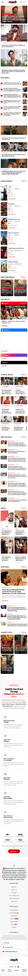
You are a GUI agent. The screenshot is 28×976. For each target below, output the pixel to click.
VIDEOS (12, 924)
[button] (2, 2)
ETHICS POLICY (14, 901)
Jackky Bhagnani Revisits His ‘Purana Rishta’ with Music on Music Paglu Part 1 (12, 102)
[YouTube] (18, 967)
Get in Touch (13, 851)
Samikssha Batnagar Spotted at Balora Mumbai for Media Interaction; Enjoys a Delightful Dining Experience (12, 96)
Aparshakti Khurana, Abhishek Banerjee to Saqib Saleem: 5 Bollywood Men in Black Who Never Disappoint (12, 89)
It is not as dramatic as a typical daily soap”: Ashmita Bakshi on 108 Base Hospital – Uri (12, 108)
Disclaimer (16, 970)
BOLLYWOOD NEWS (14, 910)
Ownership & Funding (24, 970)
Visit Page (4, 351)
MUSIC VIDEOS (14, 915)
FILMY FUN (14, 927)
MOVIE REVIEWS (12, 912)
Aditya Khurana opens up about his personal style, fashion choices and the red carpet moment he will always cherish (13, 71)
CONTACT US (14, 889)
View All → (24, 181)
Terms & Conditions (9, 970)
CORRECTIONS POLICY (14, 898)
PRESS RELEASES (14, 921)
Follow (4, 358)
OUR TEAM (14, 892)
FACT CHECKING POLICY (14, 895)
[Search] (21, 2)
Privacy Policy (3, 970)
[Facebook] (15, 967)
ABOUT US (14, 886)
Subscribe (4, 325)
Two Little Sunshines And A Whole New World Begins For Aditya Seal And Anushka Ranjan (12, 114)
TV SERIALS (12, 918)
